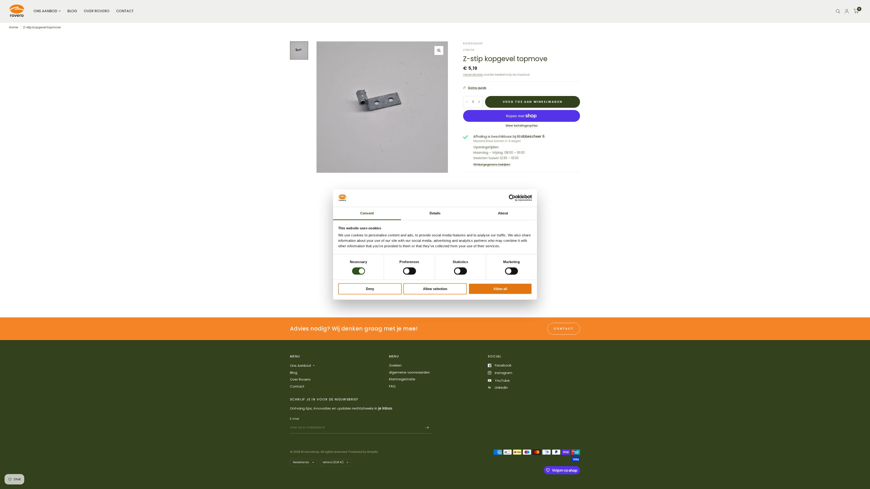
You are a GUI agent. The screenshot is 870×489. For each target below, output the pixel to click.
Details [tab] (435, 213)
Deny (370, 289)
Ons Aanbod (45, 11)
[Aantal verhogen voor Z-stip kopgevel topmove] (479, 102)
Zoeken (395, 365)
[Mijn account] (846, 11)
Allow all (500, 289)
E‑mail (294, 419)
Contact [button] (564, 328)
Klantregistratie (402, 379)
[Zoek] (838, 11)
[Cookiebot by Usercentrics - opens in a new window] (512, 198)
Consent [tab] (367, 213)
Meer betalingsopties (522, 125)
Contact (125, 11)
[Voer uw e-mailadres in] (427, 428)
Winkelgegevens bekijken (491, 164)
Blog (72, 11)
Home (13, 27)
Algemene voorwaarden (409, 372)
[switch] (409, 271)
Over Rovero (96, 11)
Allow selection (435, 289)
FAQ (392, 386)
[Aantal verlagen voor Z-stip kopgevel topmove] (466, 102)
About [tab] (503, 213)
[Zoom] (438, 50)
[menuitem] (47, 11)
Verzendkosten (473, 75)
